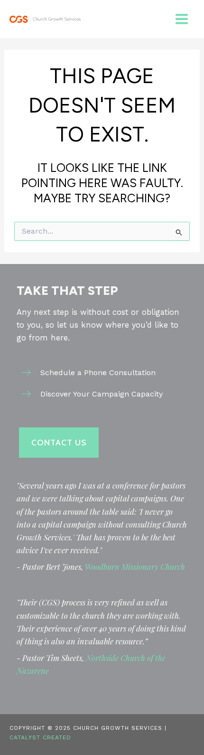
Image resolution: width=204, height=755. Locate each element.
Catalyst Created (40, 737)
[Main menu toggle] (181, 19)
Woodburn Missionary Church (135, 566)
